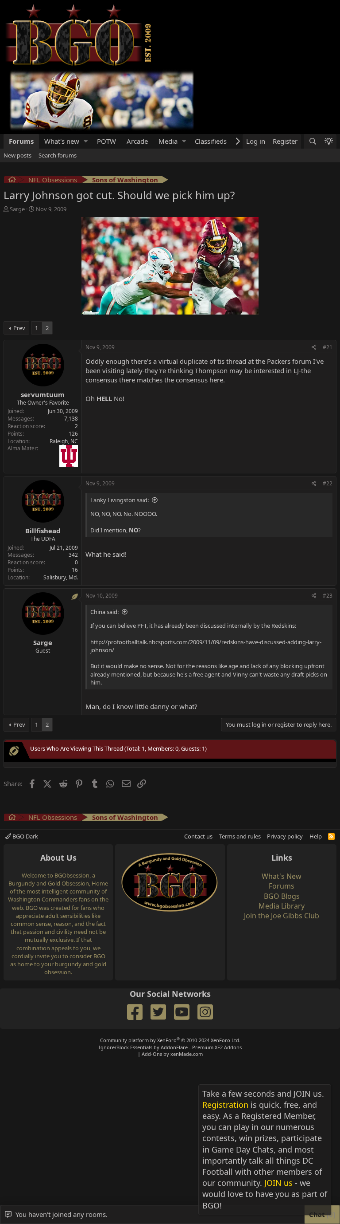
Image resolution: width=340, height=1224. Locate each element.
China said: (104, 612)
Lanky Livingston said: (119, 500)
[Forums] (12, 180)
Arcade (137, 141)
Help (315, 836)
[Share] (314, 347)
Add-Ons (152, 1054)
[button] (86, 141)
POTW (106, 141)
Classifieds (211, 141)
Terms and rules (240, 836)
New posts (17, 155)
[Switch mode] (328, 141)
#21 (327, 347)
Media (168, 141)
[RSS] (331, 836)
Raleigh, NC (64, 441)
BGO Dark (24, 836)
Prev (19, 328)
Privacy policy (285, 836)
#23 (327, 595)
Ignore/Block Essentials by (170, 1047)
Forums (21, 141)
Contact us (198, 836)
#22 (327, 483)
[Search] (312, 141)
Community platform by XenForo (170, 1040)
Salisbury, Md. (60, 577)
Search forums (58, 155)
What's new (61, 141)
